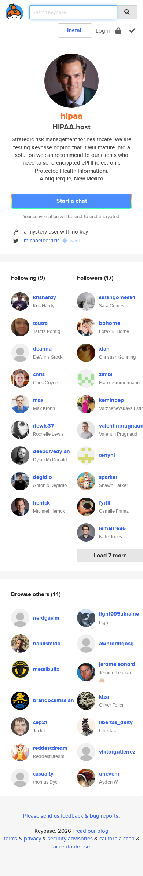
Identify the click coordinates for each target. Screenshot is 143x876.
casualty (43, 774)
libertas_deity (116, 722)
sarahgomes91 (117, 297)
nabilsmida (46, 643)
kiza (104, 697)
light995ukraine (119, 614)
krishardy (44, 297)
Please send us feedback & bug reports (70, 816)
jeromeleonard (117, 664)
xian (104, 349)
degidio (42, 477)
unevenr (109, 774)
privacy (32, 838)
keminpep (111, 400)
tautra (40, 323)
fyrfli (104, 503)
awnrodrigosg (116, 643)
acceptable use (71, 846)
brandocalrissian (53, 700)
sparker (108, 477)
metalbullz (46, 669)
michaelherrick (41, 240)
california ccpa (117, 838)
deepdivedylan (51, 451)
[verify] (132, 30)
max (38, 400)
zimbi (106, 374)
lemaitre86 (112, 528)
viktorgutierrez (117, 752)
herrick (41, 503)
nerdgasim (46, 618)
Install (75, 30)
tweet (73, 240)
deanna (42, 349)
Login (103, 30)
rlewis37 (43, 426)
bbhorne (109, 323)
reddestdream (50, 748)
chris (39, 374)
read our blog (92, 831)
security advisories (70, 838)
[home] (14, 10)
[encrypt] (118, 30)
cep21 (40, 722)
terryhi (107, 455)
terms (10, 838)
